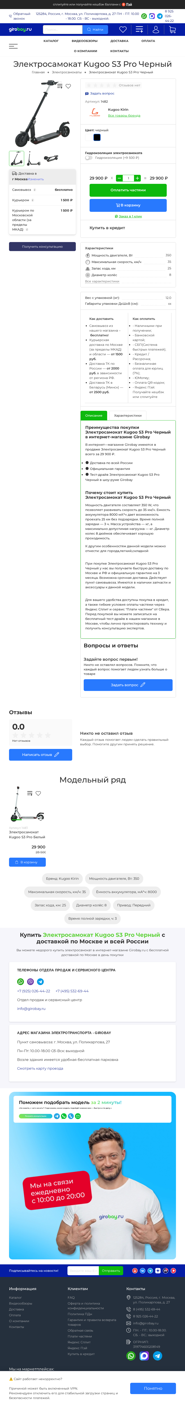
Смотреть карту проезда (40, 1068)
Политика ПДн (80, 1314)
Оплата (148, 41)
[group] (103, 85)
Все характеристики (102, 281)
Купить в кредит (81, 1354)
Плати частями (80, 1336)
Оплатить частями (128, 190)
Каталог (51, 41)
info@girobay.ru (31, 1009)
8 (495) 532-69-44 (146, 1309)
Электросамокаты (67, 72)
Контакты (119, 51)
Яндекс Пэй (77, 1348)
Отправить (111, 1271)
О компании (85, 51)
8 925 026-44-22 (169, 16)
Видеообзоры (84, 41)
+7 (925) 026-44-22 (33, 991)
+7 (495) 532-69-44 (72, 991)
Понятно (153, 1388)
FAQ (71, 1297)
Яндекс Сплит (79, 1342)
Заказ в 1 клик (130, 216)
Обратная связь (80, 1330)
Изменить (35, 179)
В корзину (130, 205)
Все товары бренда (124, 115)
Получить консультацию (42, 247)
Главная (38, 72)
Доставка (119, 41)
